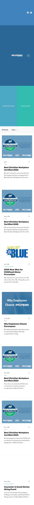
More (13, 130)
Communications (9, 266)
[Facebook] (28, 13)
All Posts (5, 130)
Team (5, 164)
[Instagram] (31, 13)
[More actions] (30, 162)
